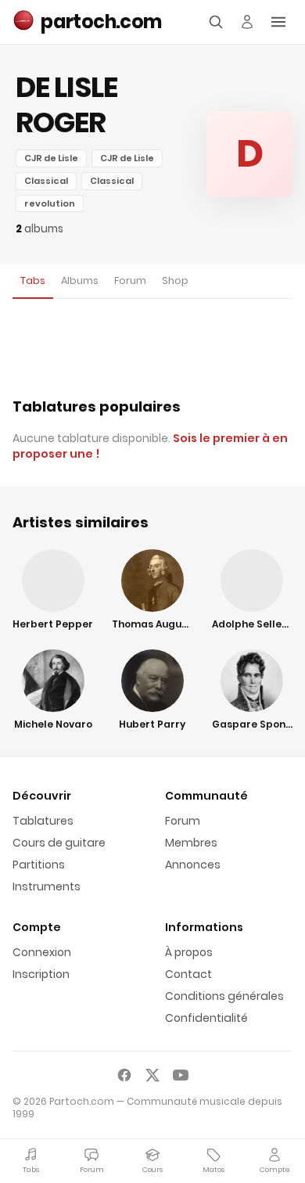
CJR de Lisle (51, 158)
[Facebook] (124, 1075)
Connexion (42, 952)
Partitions (39, 864)
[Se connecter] (247, 22)
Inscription (41, 974)
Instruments (47, 886)
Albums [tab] (80, 280)
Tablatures (43, 821)
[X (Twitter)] (152, 1075)
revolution (49, 203)
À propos (189, 952)
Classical (46, 180)
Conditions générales (224, 996)
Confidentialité (206, 1018)
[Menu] (278, 22)
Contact (188, 974)
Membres (191, 842)
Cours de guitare (59, 842)
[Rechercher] (216, 22)
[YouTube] (180, 1075)
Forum (182, 821)
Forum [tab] (130, 280)
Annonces (193, 864)
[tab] (33, 281)
